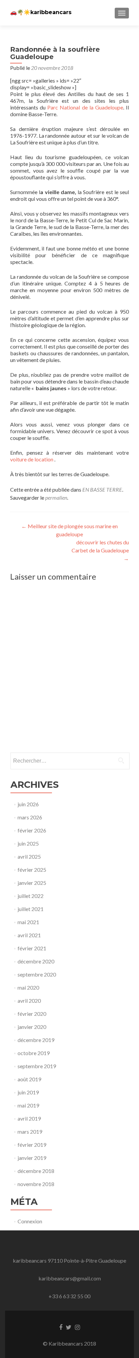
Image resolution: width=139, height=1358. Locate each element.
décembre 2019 (36, 1040)
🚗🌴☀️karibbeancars (41, 12)
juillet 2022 (31, 896)
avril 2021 (29, 935)
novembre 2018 (36, 1184)
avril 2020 (29, 1000)
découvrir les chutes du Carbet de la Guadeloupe (100, 550)
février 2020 (32, 1013)
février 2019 (32, 1144)
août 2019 (29, 1079)
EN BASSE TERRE (102, 489)
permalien (56, 497)
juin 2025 (28, 843)
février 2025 (32, 869)
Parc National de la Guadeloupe (85, 107)
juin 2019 (28, 1092)
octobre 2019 (34, 1053)
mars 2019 (30, 1131)
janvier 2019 (32, 1158)
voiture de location (31, 459)
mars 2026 (30, 817)
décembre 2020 (36, 961)
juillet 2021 (31, 909)
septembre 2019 (37, 1066)
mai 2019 (28, 1105)
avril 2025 (29, 856)
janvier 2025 (32, 882)
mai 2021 (28, 922)
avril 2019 (29, 1118)
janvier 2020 (32, 1027)
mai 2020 (28, 987)
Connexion (30, 1221)
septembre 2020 (37, 974)
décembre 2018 (36, 1171)
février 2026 (32, 830)
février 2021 (32, 948)
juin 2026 (28, 804)
